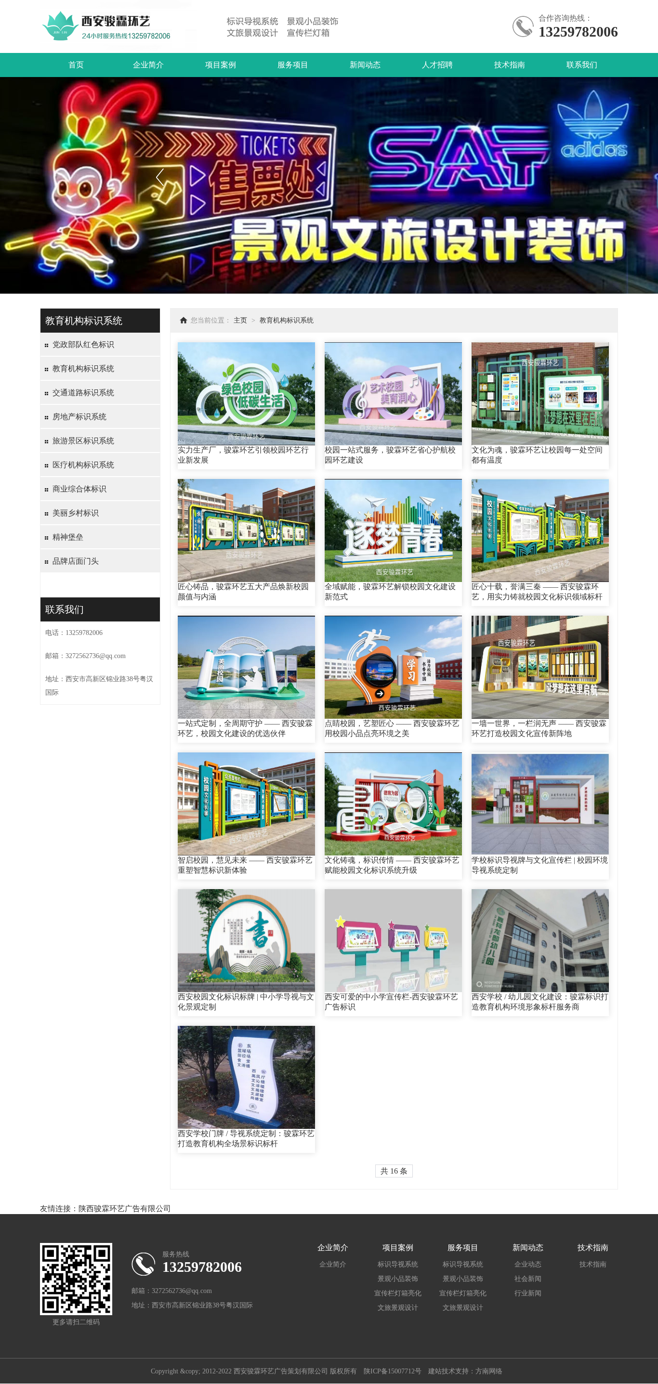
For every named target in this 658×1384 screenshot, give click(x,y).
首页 (76, 65)
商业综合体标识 (79, 489)
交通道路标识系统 (83, 392)
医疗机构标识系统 (83, 465)
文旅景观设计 (398, 1307)
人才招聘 (437, 65)
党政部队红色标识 (83, 344)
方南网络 (488, 1371)
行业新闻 (527, 1293)
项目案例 (220, 65)
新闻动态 (365, 65)
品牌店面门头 (76, 561)
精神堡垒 (68, 537)
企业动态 (527, 1264)
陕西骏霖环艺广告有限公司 (125, 1208)
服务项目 (292, 65)
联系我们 (581, 65)
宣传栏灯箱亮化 (397, 1293)
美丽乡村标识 (76, 513)
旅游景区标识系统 (83, 441)
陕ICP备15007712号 (392, 1371)
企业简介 (148, 65)
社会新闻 (527, 1278)
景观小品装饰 (398, 1278)
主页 (240, 320)
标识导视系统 (398, 1264)
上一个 (160, 177)
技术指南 (509, 65)
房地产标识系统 (79, 417)
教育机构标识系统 (83, 368)
